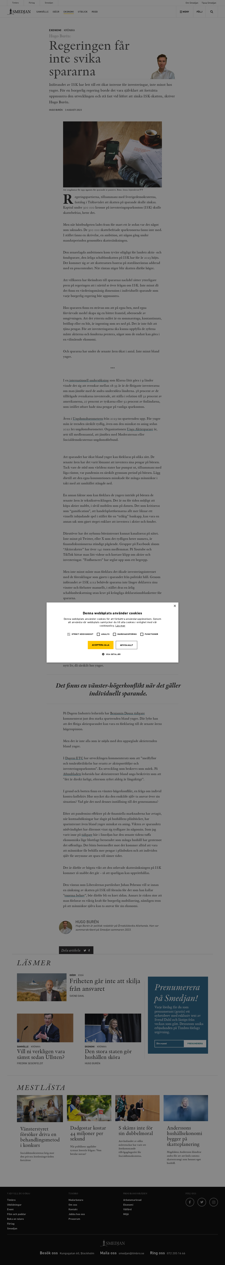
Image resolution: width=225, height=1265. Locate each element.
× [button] (174, 606)
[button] (112, 654)
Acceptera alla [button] (100, 645)
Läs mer (120, 626)
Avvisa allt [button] (126, 645)
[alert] (112, 632)
